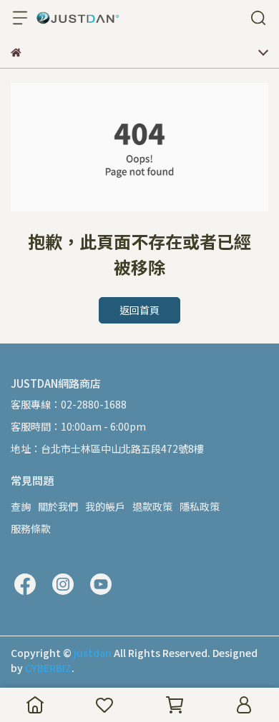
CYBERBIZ (48, 668)
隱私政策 (200, 506)
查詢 (21, 506)
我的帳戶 (105, 506)
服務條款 (31, 528)
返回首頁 (139, 310)
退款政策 (152, 506)
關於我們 (58, 506)
